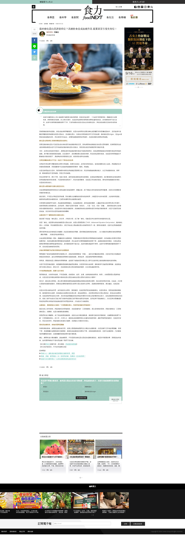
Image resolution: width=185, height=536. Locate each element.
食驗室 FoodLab (46, 2)
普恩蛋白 (46, 391)
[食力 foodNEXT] (92, 12)
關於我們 (4, 531)
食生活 (110, 17)
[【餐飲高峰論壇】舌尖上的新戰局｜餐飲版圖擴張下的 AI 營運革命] (138, 56)
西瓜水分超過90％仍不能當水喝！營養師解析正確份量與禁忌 (63, 457)
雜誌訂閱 (22, 531)
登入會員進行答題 (81, 398)
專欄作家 (51, 24)
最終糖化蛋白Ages (90, 391)
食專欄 (122, 17)
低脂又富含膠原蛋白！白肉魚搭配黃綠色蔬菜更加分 (58, 359)
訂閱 (125, 524)
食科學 (62, 17)
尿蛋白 (45, 387)
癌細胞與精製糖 (71, 344)
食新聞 (75, 17)
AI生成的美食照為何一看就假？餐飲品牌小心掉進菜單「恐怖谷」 (92, 457)
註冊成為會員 (137, 524)
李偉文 (56, 32)
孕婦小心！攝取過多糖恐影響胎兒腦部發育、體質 (58, 353)
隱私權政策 (13, 531)
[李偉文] (42, 34)
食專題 (50, 17)
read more (115, 401)
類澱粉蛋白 (88, 387)
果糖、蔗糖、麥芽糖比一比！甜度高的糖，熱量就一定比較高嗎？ (63, 356)
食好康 (134, 17)
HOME (40, 24)
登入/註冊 (119, 7)
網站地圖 (30, 531)
